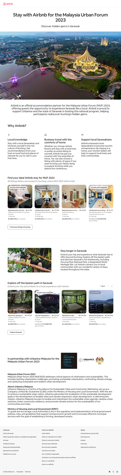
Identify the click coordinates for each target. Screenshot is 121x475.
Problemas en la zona (9, 454)
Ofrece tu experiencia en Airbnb (52, 437)
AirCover (5, 440)
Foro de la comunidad (48, 450)
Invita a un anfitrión (48, 464)
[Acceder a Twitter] (113, 472)
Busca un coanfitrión (48, 461)
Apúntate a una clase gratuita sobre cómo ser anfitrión (59, 457)
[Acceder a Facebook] (109, 472)
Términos (28, 472)
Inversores (84, 444)
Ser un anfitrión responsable (50, 454)
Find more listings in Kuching (20, 227)
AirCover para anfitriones (49, 444)
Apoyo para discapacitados (11, 447)
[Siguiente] (111, 286)
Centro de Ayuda (8, 433)
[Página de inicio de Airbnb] (8, 4)
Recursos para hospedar (49, 447)
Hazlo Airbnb (46, 433)
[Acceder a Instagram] (117, 472)
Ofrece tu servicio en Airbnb (50, 440)
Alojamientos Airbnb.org (88, 447)
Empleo (83, 440)
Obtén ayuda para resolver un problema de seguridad (19, 437)
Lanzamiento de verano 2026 (89, 433)
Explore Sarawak (16, 332)
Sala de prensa (85, 437)
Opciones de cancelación (11, 450)
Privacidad (20, 472)
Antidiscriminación (9, 444)
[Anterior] (108, 286)
